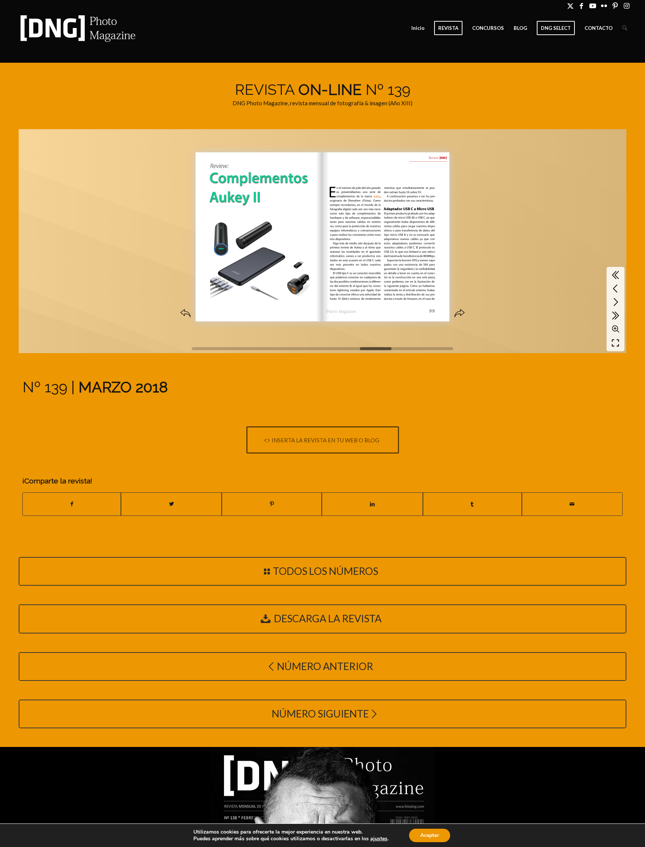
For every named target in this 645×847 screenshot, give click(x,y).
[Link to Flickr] (603, 5)
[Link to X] (570, 5)
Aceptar (429, 835)
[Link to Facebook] (581, 5)
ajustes (378, 838)
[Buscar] (624, 28)
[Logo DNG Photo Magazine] (76, 28)
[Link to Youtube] (592, 5)
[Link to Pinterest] (615, 5)
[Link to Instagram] (626, 5)
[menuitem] (417, 28)
